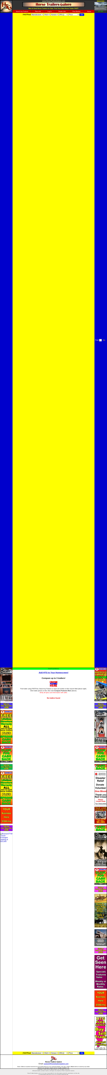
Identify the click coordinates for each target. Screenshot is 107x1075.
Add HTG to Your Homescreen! (53, 672)
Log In (49, 11)
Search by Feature (22, 11)
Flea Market (76, 11)
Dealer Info (62, 11)
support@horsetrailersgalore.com (56, 1064)
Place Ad (38, 11)
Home (89, 11)
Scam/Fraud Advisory (53, 668)
